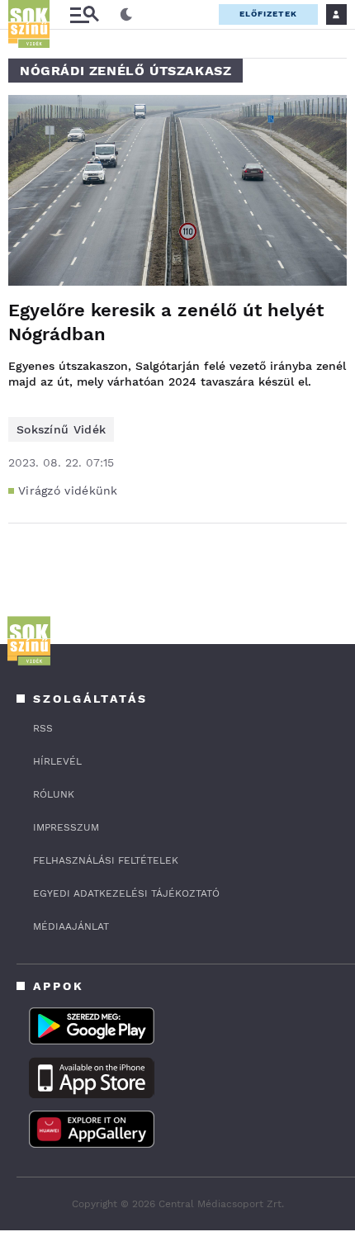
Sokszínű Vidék (61, 429)
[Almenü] (84, 14)
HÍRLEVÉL (57, 761)
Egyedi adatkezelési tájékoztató (126, 893)
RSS (43, 728)
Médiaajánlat (71, 926)
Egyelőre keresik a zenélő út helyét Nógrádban (166, 322)
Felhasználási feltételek (105, 860)
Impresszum (66, 827)
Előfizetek (268, 13)
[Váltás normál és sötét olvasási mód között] (126, 15)
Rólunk (53, 794)
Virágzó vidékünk (68, 490)
